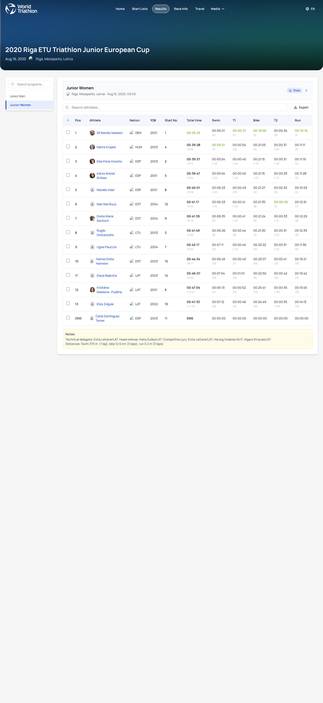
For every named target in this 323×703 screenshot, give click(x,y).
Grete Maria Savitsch (105, 218)
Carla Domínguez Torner (108, 318)
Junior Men (17, 96)
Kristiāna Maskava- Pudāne (109, 289)
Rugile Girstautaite (105, 232)
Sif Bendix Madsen (110, 133)
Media (215, 9)
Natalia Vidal (105, 190)
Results (161, 9)
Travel (199, 9)
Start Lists (140, 9)
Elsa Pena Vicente (109, 161)
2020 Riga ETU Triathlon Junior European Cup (77, 49)
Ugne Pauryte (106, 247)
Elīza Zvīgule (105, 304)
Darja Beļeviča (107, 275)
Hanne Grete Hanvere (105, 261)
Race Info (181, 9)
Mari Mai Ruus (106, 204)
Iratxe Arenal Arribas (106, 175)
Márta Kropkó (106, 147)
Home (120, 9)
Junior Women (20, 105)
